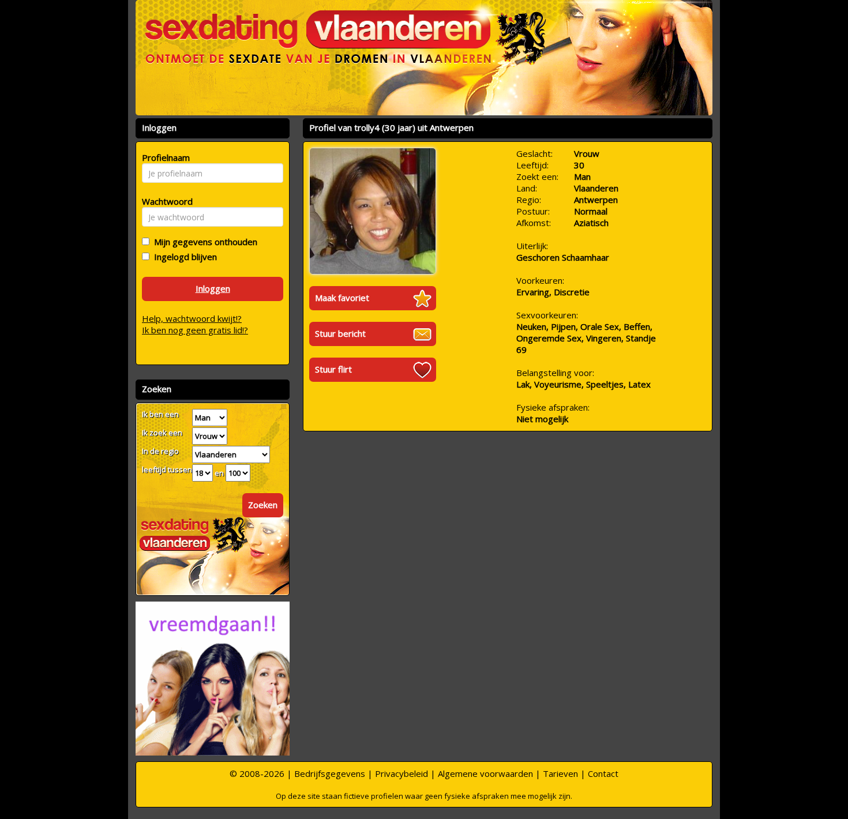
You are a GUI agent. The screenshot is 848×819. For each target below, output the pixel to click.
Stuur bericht (340, 333)
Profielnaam (164, 157)
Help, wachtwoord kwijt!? (192, 318)
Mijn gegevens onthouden (203, 241)
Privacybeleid (401, 773)
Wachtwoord (164, 201)
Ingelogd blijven (183, 256)
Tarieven (560, 773)
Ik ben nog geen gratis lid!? (195, 330)
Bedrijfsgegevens (329, 773)
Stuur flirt (333, 369)
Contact (603, 773)
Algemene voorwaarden (485, 773)
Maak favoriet (342, 297)
